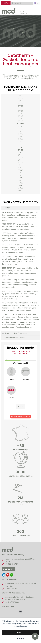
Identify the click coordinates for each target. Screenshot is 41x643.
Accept (20, 632)
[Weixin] (11, 575)
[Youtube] (7, 575)
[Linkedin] (3, 575)
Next (20, 406)
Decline (20, 639)
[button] (37, 11)
